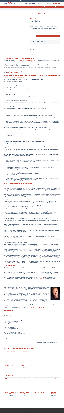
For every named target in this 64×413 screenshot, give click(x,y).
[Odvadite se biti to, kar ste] (10, 357)
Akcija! (19, 6)
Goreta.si (38, 411)
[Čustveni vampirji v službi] (10, 384)
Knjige (7, 6)
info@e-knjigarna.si (29, 0)
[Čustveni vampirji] (39, 384)
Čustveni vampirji (39, 392)
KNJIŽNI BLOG (56, 3)
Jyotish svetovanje (30, 6)
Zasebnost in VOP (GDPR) (37, 409)
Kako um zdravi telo (43, 278)
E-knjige (11, 6)
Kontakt (41, 6)
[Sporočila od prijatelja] (53, 384)
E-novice (36, 6)
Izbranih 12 (24, 6)
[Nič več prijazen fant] (24, 384)
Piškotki (24, 409)
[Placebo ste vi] (24, 357)
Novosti (15, 6)
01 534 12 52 (23, 0)
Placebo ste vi (25, 365)
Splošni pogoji (29, 409)
